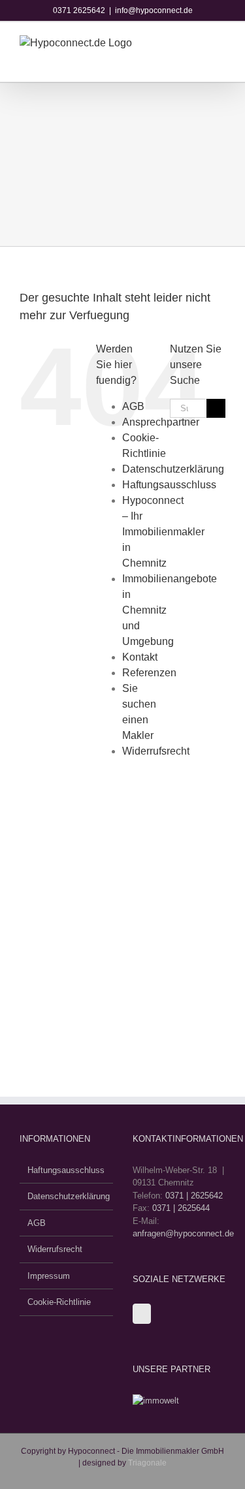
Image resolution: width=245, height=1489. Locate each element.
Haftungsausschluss (169, 484)
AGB (133, 406)
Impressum (48, 1276)
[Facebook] (142, 1314)
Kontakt (139, 657)
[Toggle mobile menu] (212, 51)
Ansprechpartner (160, 422)
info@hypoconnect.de (154, 10)
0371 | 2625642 (194, 1195)
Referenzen (149, 672)
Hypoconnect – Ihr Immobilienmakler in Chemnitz (163, 532)
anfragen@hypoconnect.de (183, 1233)
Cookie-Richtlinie (59, 1302)
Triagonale (147, 1462)
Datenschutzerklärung (173, 469)
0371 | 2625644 (181, 1208)
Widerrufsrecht (155, 751)
